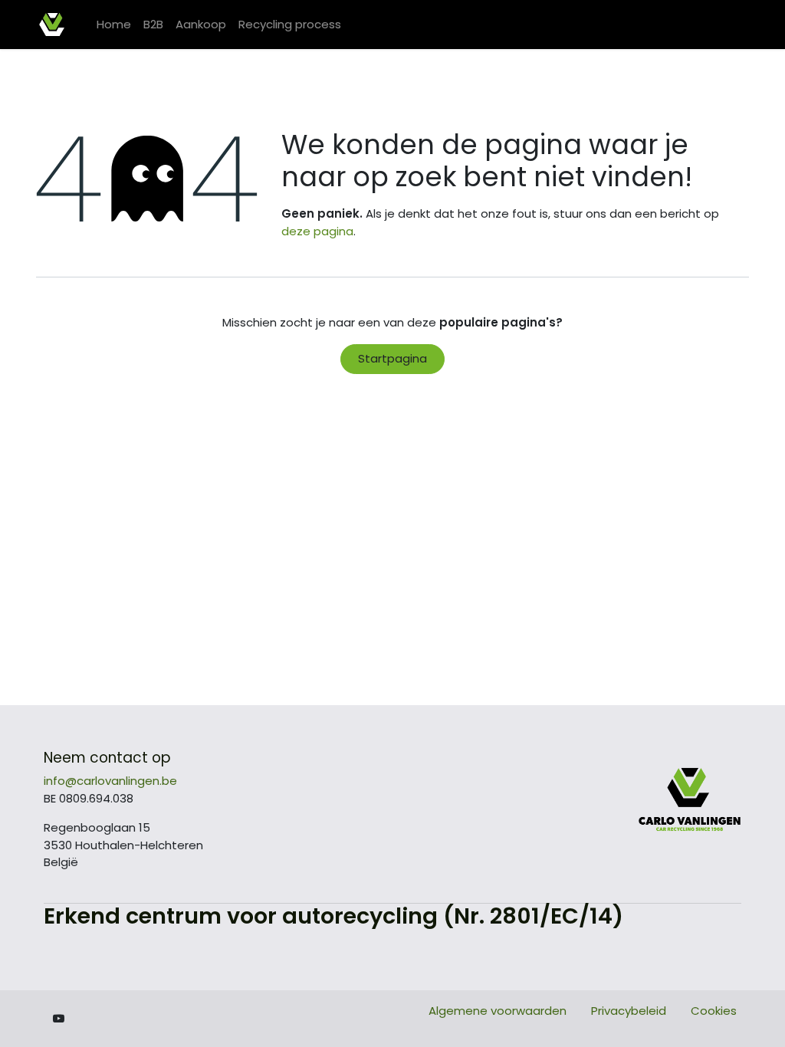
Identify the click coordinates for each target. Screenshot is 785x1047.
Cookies (714, 1011)
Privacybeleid (628, 1011)
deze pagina (317, 231)
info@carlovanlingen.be (110, 781)
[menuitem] (113, 25)
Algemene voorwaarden (498, 1011)
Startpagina (392, 358)
